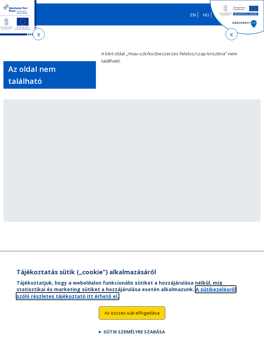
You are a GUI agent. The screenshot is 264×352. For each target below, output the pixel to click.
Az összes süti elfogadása (132, 313)
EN (193, 15)
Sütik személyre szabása (134, 332)
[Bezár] (39, 34)
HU (206, 15)
